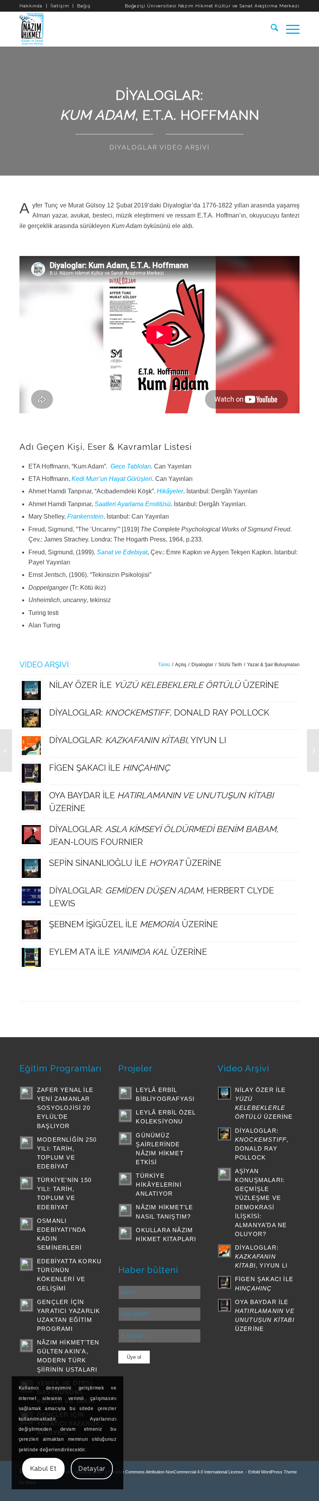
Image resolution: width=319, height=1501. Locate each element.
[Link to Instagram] (270, 1491)
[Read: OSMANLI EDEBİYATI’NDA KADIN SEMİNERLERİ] (26, 1224)
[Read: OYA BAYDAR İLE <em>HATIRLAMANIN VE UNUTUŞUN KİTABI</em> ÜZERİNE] (224, 1305)
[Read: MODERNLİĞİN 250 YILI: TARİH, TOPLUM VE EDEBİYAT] (26, 1143)
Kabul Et (43, 1468)
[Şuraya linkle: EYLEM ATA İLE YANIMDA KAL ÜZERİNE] (31, 957)
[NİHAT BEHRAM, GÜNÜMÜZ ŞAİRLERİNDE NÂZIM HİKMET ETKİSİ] (313, 750)
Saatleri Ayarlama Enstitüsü (133, 504)
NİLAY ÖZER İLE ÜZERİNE (164, 685)
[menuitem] (33, 6)
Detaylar (91, 1468)
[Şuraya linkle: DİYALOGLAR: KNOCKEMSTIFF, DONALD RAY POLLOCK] (31, 718)
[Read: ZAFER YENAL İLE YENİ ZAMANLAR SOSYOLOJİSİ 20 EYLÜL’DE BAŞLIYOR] (26, 1093)
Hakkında (30, 6)
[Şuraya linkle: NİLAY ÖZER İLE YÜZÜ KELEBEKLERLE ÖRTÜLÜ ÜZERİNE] (31, 690)
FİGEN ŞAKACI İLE (109, 768)
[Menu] (289, 29)
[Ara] (270, 29)
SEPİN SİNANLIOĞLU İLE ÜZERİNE (135, 863)
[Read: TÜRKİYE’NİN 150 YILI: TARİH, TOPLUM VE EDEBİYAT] (26, 1183)
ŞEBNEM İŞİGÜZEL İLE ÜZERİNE (133, 924)
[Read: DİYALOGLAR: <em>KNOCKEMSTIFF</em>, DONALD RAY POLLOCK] (224, 1134)
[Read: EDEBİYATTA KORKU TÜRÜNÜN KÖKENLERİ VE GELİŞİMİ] (26, 1264)
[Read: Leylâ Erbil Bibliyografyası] (125, 1093)
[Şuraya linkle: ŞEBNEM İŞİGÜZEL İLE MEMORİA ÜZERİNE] (31, 929)
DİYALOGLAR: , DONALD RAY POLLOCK (159, 712)
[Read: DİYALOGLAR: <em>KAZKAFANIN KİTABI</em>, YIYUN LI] (224, 1251)
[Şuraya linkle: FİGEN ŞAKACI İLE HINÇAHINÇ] (31, 773)
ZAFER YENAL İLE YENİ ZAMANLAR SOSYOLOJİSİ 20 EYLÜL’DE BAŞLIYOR (65, 1108)
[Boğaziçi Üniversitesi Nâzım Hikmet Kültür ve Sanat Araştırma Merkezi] (32, 29)
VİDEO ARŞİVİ (44, 664)
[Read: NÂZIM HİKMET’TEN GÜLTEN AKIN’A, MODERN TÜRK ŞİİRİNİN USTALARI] (26, 1346)
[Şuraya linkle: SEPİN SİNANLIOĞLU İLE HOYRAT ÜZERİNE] (31, 868)
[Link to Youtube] (259, 1491)
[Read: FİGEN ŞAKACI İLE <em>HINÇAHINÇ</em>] (224, 1282)
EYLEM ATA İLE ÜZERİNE (128, 952)
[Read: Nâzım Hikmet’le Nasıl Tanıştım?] (125, 1210)
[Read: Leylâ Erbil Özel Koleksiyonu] (125, 1116)
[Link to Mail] (294, 1491)
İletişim (60, 6)
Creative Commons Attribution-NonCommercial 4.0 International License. (176, 1472)
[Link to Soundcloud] (282, 1491)
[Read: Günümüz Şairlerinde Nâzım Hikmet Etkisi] (125, 1139)
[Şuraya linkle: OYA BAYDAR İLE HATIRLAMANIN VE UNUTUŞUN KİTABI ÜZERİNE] (31, 800)
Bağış (84, 6)
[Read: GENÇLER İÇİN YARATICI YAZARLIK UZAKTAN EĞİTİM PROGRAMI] (26, 1305)
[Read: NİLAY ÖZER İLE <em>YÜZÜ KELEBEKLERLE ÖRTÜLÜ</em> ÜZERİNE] (224, 1093)
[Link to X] (235, 1491)
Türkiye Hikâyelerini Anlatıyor (158, 1184)
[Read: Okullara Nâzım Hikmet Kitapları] (125, 1233)
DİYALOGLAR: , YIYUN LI (137, 740)
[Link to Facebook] (247, 1491)
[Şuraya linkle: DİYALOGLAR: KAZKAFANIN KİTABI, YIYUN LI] (31, 745)
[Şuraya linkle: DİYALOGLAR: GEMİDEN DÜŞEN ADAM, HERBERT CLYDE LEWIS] (31, 895)
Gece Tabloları (130, 466)
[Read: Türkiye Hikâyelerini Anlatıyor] (125, 1179)
